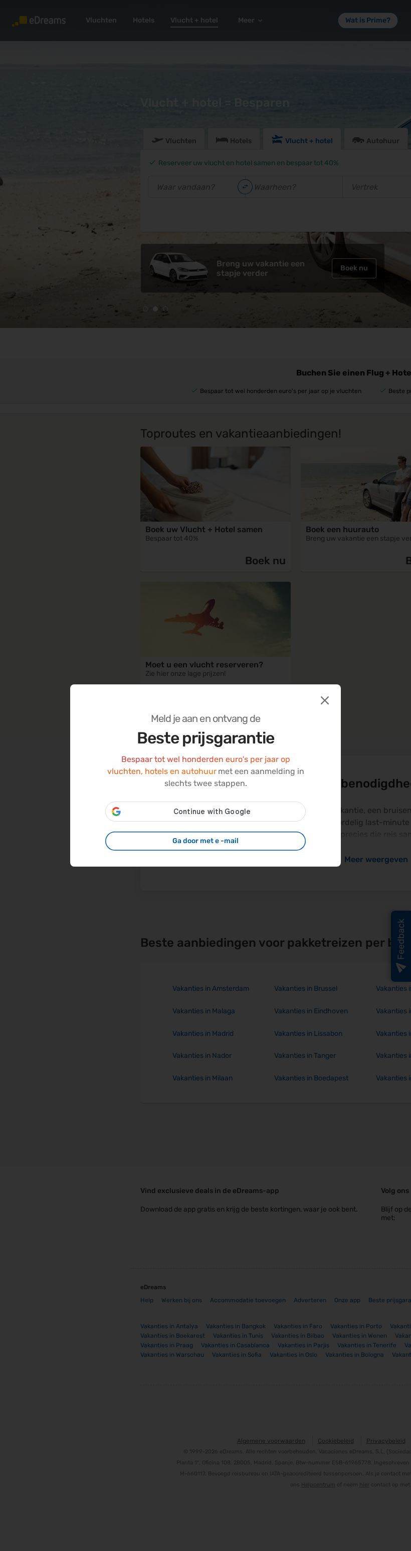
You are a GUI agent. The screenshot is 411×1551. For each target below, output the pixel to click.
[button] (324, 699)
